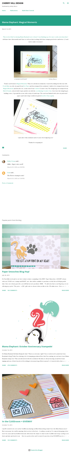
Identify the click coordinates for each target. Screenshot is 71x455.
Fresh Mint (6, 86)
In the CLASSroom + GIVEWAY (17, 421)
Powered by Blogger (36, 450)
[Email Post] (3, 148)
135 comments (12, 440)
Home (4, 10)
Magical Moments (22, 83)
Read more (65, 290)
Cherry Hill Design (12, 3)
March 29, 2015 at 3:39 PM (15, 178)
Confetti (37, 88)
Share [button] (65, 148)
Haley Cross (11, 161)
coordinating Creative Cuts (43, 91)
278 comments (12, 365)
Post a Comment (7, 183)
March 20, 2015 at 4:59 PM (15, 167)
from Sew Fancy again (47, 96)
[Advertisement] (35, 202)
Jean (8, 172)
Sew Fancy (26, 86)
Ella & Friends (7, 91)
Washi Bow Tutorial (28, 10)
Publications (14, 10)
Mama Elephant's (25, 37)
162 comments (12, 290)
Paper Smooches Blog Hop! (15, 271)
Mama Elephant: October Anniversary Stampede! (27, 346)
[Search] (64, 3)
